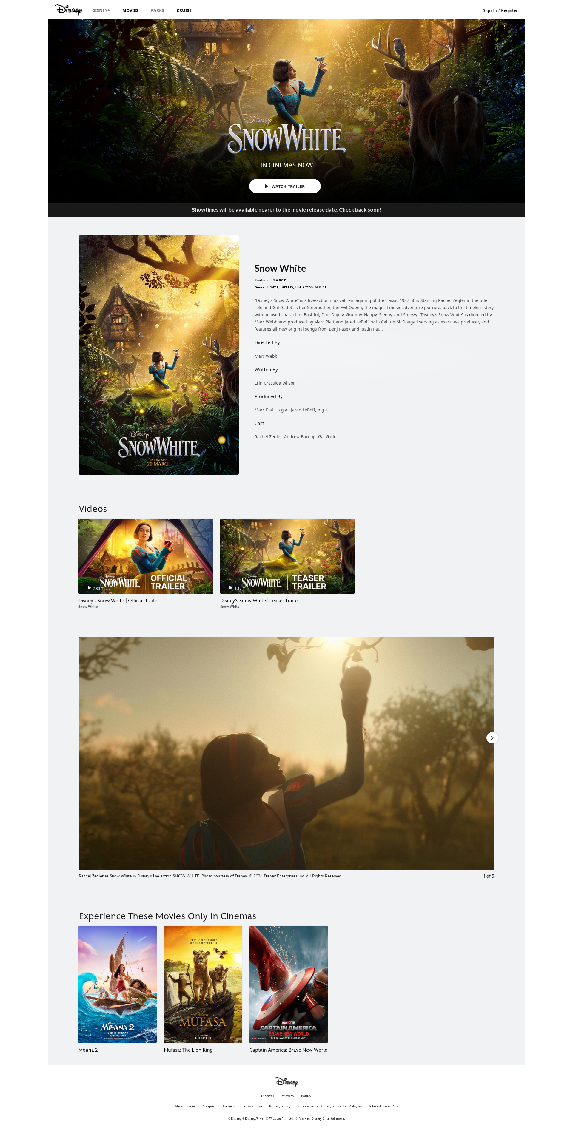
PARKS (306, 1096)
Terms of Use (252, 1106)
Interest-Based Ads (383, 1106)
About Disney (185, 1106)
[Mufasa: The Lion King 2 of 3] (203, 984)
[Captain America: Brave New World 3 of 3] (288, 984)
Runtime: (262, 280)
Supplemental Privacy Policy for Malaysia (330, 1106)
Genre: (260, 287)
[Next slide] (485, 762)
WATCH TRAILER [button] (287, 186)
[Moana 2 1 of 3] (117, 984)
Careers (229, 1106)
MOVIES (287, 1096)
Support (209, 1106)
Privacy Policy (280, 1106)
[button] (503, 10)
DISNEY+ (267, 1096)
